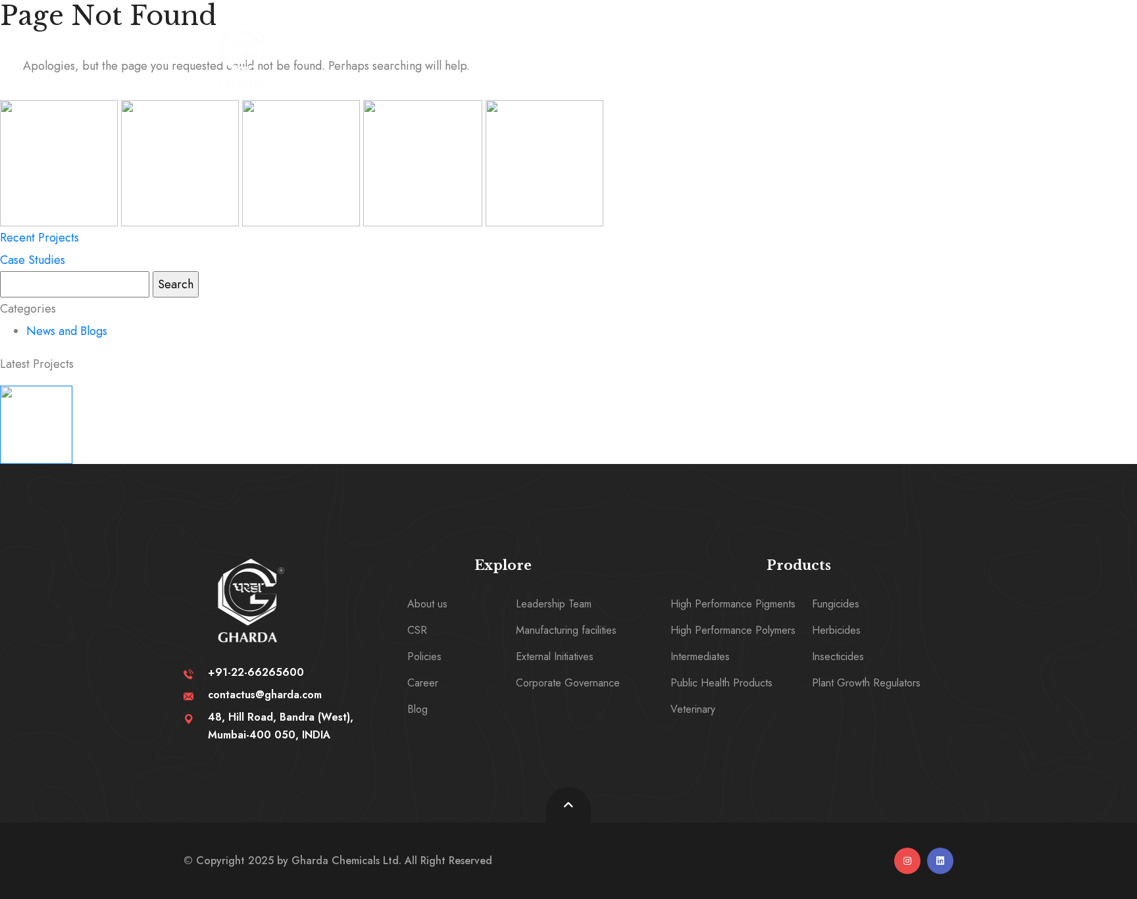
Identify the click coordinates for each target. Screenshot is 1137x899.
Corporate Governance (568, 682)
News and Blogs (66, 331)
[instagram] (907, 861)
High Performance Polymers (733, 630)
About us (427, 603)
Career (805, 47)
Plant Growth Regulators (866, 682)
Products (699, 47)
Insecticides (838, 656)
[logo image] (243, 55)
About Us (456, 47)
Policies (424, 656)
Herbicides (836, 630)
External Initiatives (555, 656)
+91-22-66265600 (256, 672)
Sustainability (577, 47)
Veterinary (692, 709)
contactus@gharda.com (265, 694)
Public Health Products (721, 682)
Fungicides (835, 603)
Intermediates (700, 656)
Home (362, 47)
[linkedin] (940, 861)
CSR (417, 630)
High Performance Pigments (733, 603)
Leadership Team (554, 603)
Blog (417, 709)
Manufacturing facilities (566, 630)
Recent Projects (39, 237)
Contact (900, 47)
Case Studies (32, 260)
